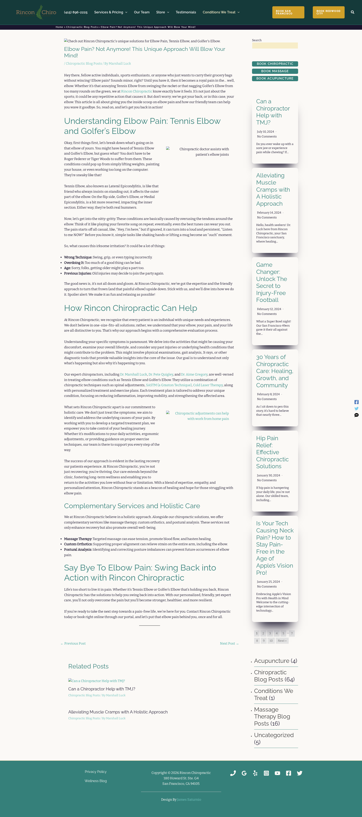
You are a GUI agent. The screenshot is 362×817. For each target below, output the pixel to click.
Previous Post (73, 643)
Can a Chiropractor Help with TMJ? (101, 688)
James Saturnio (189, 800)
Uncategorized (274, 735)
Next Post (229, 643)
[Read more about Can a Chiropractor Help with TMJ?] (96, 681)
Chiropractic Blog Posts (84, 63)
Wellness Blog (96, 781)
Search (257, 40)
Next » (282, 641)
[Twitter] (356, 408)
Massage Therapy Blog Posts (272, 716)
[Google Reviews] (244, 773)
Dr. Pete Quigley (161, 374)
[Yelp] (255, 773)
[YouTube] (277, 773)
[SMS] (356, 415)
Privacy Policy (96, 772)
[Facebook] (356, 402)
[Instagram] (266, 773)
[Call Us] (233, 773)
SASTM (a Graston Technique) (169, 385)
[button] (125, 12)
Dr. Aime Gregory (194, 374)
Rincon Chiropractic (136, 91)
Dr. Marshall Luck (133, 374)
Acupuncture (271, 660)
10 (271, 641)
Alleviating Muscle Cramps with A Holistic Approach (118, 711)
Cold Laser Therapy (208, 385)
